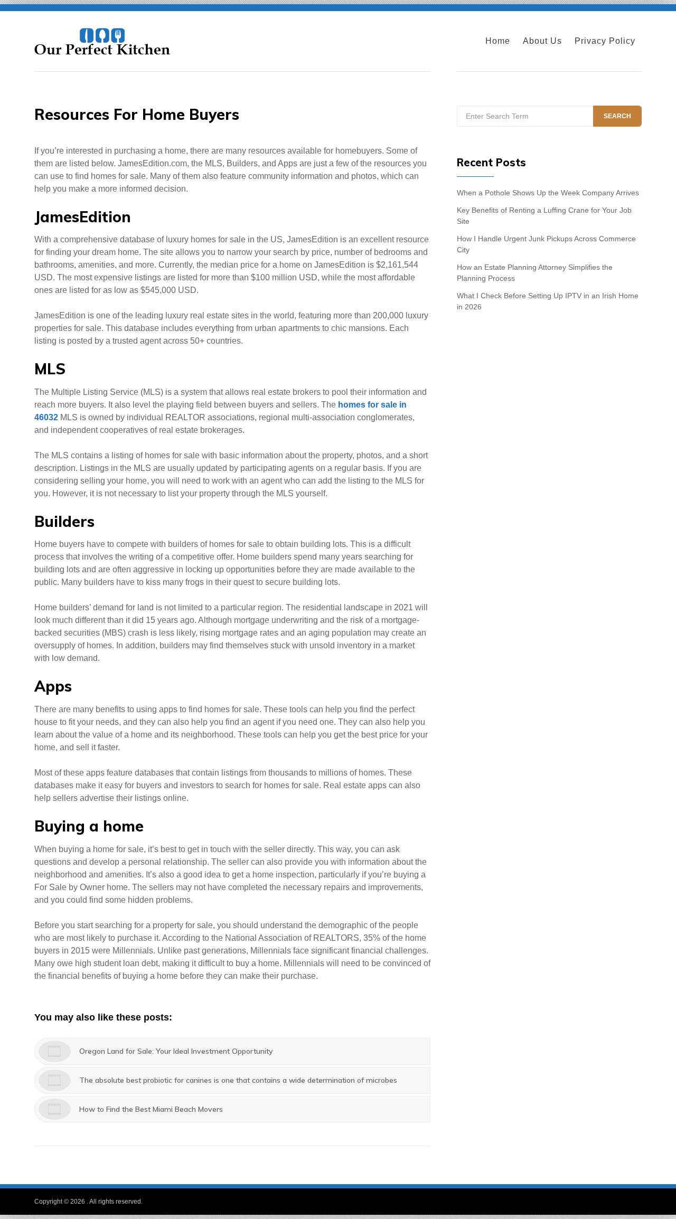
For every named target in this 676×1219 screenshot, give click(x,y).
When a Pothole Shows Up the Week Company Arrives (548, 192)
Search (617, 116)
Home (497, 40)
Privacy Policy (605, 40)
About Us (542, 40)
